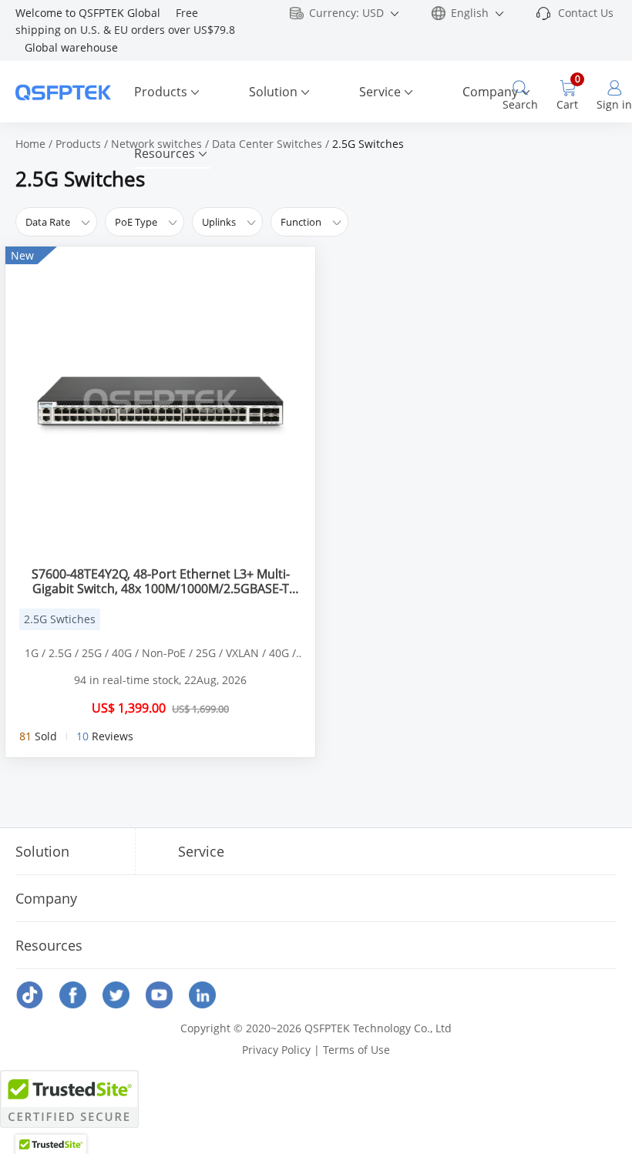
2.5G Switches (368, 143)
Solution (273, 91)
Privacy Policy (276, 1049)
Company (490, 91)
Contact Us (586, 12)
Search (520, 104)
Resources (164, 153)
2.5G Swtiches (60, 619)
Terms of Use (356, 1049)
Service (380, 91)
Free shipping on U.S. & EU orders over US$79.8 (126, 30)
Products (160, 91)
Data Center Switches (267, 143)
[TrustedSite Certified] (69, 1099)
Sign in (614, 104)
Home (30, 143)
